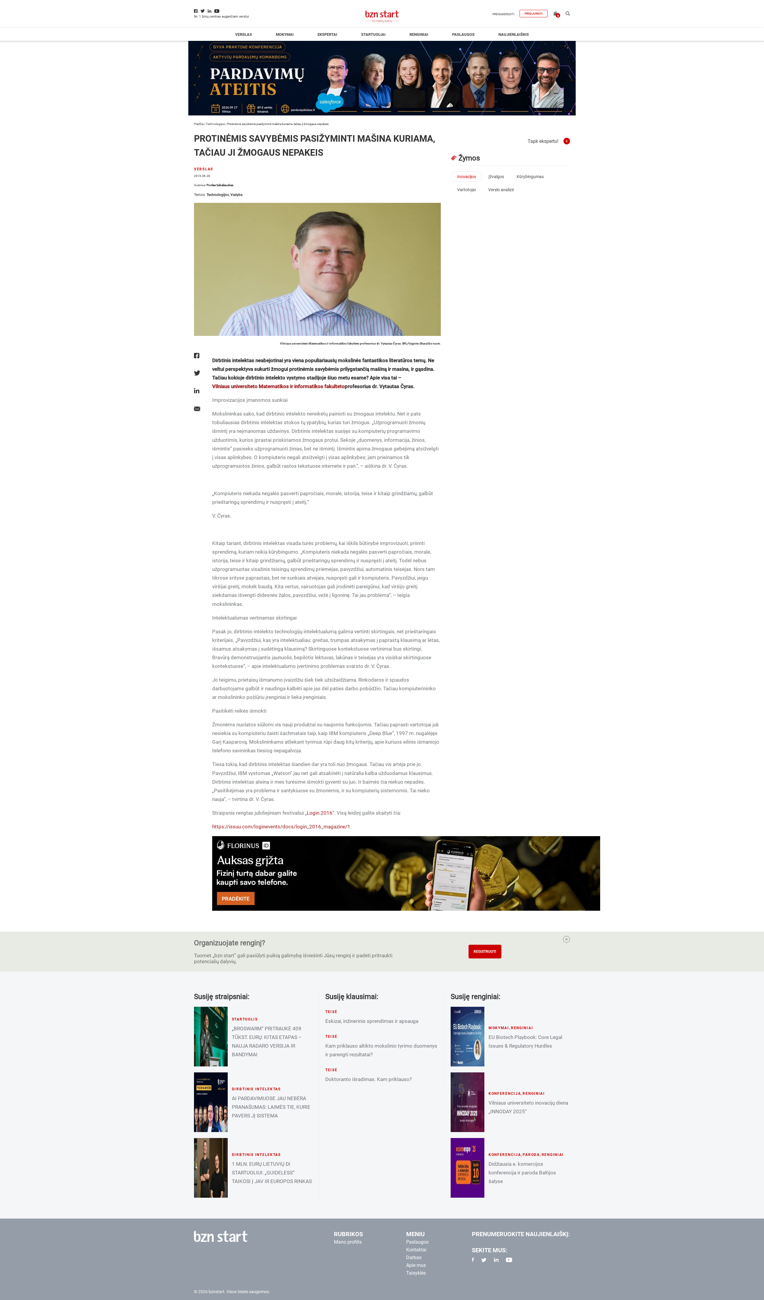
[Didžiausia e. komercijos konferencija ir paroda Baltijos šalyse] (467, 1168)
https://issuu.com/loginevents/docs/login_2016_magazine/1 (281, 827)
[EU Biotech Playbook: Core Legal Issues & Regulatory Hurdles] (467, 1036)
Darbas (413, 1257)
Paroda (531, 1155)
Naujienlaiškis (513, 34)
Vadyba (236, 195)
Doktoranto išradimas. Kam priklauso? (368, 1079)
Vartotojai (466, 189)
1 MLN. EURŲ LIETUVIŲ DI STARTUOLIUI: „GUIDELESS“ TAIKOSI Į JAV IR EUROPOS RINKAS (272, 1172)
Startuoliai (373, 34)
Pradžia (199, 124)
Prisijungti (534, 13)
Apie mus (416, 1265)
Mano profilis (348, 1242)
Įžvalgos (496, 176)
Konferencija (505, 1093)
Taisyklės (416, 1273)
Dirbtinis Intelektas (256, 1089)
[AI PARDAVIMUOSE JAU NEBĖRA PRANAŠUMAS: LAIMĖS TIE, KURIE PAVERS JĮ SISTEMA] (211, 1102)
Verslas (243, 34)
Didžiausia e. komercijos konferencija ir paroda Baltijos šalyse (522, 1172)
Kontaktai (416, 1250)
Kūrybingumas (530, 176)
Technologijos (215, 124)
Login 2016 (319, 813)
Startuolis (245, 1019)
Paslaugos (463, 34)
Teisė (331, 1012)
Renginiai (418, 34)
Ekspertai (327, 34)
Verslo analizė (501, 189)
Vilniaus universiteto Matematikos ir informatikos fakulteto (278, 386)
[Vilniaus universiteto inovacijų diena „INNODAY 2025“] (467, 1102)
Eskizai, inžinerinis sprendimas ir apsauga (371, 1021)
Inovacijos (466, 176)
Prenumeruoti (503, 14)
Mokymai (285, 34)
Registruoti (485, 951)
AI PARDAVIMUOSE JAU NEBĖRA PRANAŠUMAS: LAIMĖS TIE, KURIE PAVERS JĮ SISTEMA (271, 1107)
